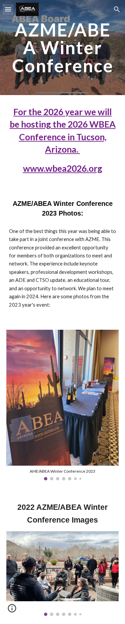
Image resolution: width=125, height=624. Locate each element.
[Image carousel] (62, 573)
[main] (62, 47)
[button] (8, 9)
